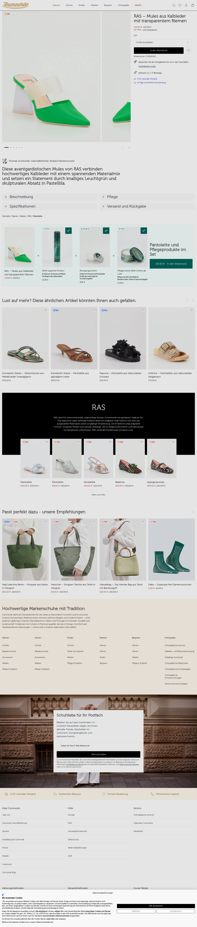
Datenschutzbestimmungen (103, 893)
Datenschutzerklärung (44, 922)
